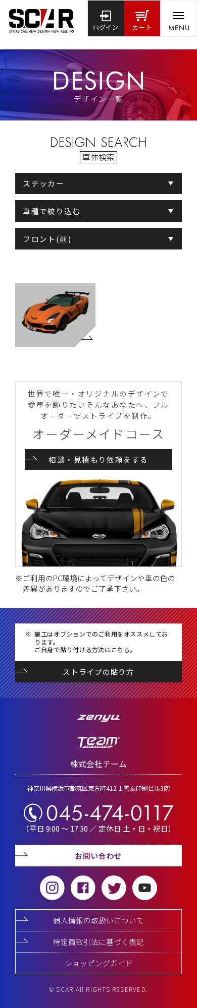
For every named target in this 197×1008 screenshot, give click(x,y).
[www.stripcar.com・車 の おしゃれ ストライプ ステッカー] (41, 18)
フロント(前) (47, 238)
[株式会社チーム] (98, 746)
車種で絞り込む (52, 211)
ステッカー (43, 183)
